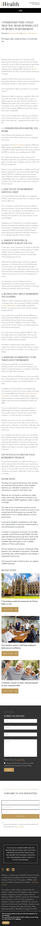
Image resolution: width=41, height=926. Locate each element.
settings (18, 919)
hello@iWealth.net (34, 2)
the (9, 305)
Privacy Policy (20, 760)
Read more (8, 609)
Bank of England (19, 145)
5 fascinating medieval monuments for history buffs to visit (19, 603)
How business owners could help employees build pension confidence (18, 647)
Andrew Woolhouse (30, 33)
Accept (6, 923)
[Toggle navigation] (20, 11)
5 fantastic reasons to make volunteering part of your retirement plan (19, 684)
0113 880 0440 (36, 4)
